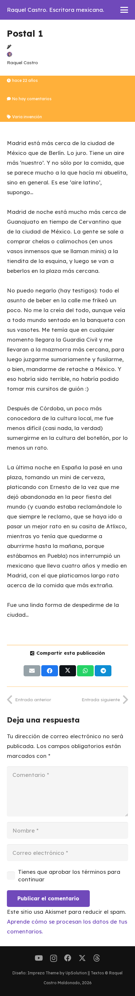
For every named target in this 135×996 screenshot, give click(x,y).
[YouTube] (39, 958)
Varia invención (27, 116)
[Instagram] (53, 958)
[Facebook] (67, 958)
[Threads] (96, 958)
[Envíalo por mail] (32, 670)
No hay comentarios (31, 98)
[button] (124, 10)
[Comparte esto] (49, 670)
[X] (82, 958)
